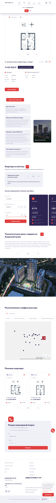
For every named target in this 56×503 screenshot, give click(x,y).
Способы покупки (9, 465)
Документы (31, 465)
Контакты (31, 462)
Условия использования (29, 491)
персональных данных (23, 427)
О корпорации (32, 468)
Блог (6, 471)
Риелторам (31, 471)
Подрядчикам (32, 474)
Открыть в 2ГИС (47, 358)
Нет (31, 10)
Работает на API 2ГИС (40, 357)
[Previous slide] (19, 54)
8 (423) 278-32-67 (10, 478)
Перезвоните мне (8, 480)
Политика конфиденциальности (31, 489)
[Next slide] (36, 54)
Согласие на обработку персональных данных (34, 487)
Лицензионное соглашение (39, 358)
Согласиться (48, 494)
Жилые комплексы (9, 462)
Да (26, 10)
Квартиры (7, 468)
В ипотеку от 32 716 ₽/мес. (25, 67)
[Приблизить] (47, 356)
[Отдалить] (44, 356)
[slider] (25, 216)
